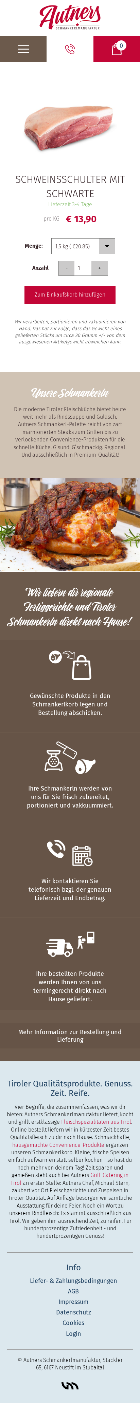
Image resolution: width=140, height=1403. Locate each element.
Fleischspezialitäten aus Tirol (96, 1122)
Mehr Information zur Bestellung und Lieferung (70, 1035)
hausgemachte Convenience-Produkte (58, 1145)
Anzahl (40, 268)
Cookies (73, 1323)
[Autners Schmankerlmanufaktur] (70, 17)
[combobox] (83, 246)
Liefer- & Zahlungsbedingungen (73, 1281)
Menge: (34, 246)
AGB (73, 1291)
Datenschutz (73, 1312)
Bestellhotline (70, 49)
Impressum (73, 1302)
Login (73, 1334)
